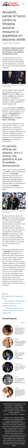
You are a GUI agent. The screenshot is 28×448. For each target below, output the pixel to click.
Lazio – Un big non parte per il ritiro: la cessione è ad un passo (20, 368)
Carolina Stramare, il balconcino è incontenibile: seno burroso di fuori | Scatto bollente (20, 330)
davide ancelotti (9, 296)
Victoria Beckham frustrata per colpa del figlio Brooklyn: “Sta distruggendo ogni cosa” (20, 392)
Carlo (20, 125)
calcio (6, 294)
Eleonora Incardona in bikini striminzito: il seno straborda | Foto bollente (20, 343)
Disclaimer (22, 414)
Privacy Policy (14, 414)
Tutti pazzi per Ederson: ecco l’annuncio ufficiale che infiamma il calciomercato (13, 310)
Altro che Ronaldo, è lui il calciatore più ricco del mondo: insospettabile (20, 355)
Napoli (4, 230)
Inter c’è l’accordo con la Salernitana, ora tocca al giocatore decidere (20, 380)
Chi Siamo (6, 414)
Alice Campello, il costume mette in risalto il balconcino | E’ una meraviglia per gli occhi (13, 303)
